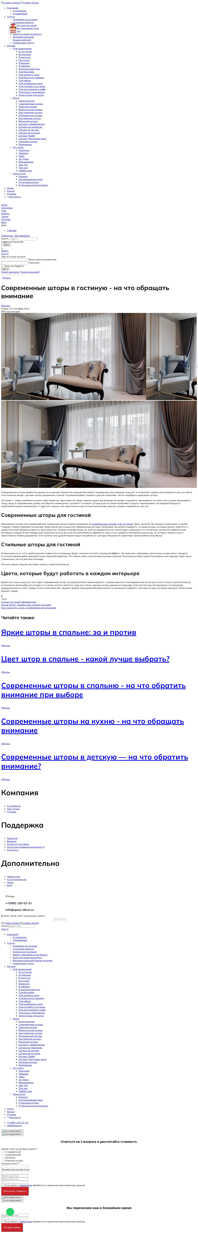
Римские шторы (28, 106)
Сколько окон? (10, 1163)
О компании (19, 10)
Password (34, 262)
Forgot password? (30, 272)
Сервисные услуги (23, 42)
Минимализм (26, 161)
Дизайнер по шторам (25, 19)
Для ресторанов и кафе (32, 89)
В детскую (25, 57)
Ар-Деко (24, 158)
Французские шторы (30, 109)
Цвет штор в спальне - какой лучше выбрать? (85, 658)
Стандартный (13, 1151)
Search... (5, 238)
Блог (9, 885)
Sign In (5, 269)
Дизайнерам (20, 13)
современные (28, 601)
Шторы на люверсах (30, 127)
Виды (16, 97)
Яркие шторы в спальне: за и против (68, 632)
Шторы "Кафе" (27, 135)
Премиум (10, 1157)
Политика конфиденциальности (25, 847)
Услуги (11, 16)
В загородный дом (29, 68)
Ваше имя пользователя (42, 259)
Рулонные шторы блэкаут (33, 185)
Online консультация (25, 25)
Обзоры (5, 305)
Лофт (22, 156)
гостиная (15, 601)
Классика (24, 150)
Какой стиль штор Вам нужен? (19, 1148)
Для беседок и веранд (31, 77)
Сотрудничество (16, 879)
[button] (99, 222)
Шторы (11, 45)
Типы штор (19, 173)
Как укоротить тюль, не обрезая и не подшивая (28, 607)
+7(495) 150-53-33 (17, 1122)
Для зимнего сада (29, 74)
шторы (5, 601)
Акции (10, 190)
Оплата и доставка (18, 844)
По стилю (18, 147)
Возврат (12, 841)
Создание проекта (23, 22)
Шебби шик (25, 170)
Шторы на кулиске (29, 132)
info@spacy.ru (14, 1125)
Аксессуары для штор (31, 95)
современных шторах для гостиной (112, 523)
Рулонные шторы (29, 182)
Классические (26, 100)
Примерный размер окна (15, 1169)
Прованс (23, 153)
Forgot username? (10, 272)
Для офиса (25, 80)
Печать (6, 277)
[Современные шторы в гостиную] (99, 356)
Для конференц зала (31, 83)
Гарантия (12, 838)
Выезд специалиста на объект (30, 954)
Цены (10, 188)
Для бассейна (26, 71)
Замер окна (13, 876)
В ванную (24, 63)
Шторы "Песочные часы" (33, 138)
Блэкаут (23, 176)
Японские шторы (28, 121)
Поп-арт (23, 167)
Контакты (15, 196)
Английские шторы (30, 118)
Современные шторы (31, 103)
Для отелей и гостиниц (32, 86)
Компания (12, 7)
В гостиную (25, 51)
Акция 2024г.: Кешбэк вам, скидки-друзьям (26, 604)
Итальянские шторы (30, 115)
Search (5, 245)
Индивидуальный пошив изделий (23, 38)
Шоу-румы (13, 808)
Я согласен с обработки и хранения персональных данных (45, 1185)
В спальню (25, 54)
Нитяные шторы (28, 141)
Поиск (4, 925)
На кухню (24, 60)
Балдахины (25, 144)
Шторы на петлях (29, 129)
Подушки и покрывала (32, 92)
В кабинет (24, 66)
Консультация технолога (27, 34)
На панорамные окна (30, 179)
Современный (13, 1154)
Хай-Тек (23, 164)
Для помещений (22, 48)
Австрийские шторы (30, 112)
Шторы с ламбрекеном (32, 124)
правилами (25, 1185)
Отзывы (11, 193)
